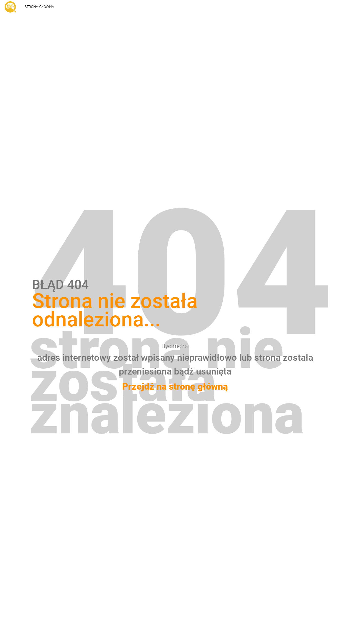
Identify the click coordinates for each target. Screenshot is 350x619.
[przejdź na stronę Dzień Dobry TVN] (10, 7)
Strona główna (39, 7)
